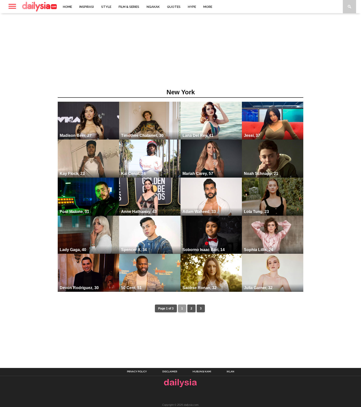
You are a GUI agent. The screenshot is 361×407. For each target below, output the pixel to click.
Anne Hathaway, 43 (139, 212)
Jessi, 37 (252, 135)
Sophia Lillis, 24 (258, 250)
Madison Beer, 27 (76, 135)
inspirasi (86, 7)
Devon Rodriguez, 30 (79, 288)
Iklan (230, 371)
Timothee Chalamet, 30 (142, 135)
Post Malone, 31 (74, 212)
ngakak (153, 7)
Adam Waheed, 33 (199, 212)
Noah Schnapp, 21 (261, 173)
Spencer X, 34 (134, 250)
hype (192, 7)
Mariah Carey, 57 (197, 173)
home (67, 7)
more (207, 7)
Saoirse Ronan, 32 (199, 288)
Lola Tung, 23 (256, 212)
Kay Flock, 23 (72, 173)
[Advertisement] (180, 52)
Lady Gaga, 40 (73, 250)
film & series (129, 7)
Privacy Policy (137, 371)
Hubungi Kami (202, 371)
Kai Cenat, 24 (133, 173)
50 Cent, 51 (131, 288)
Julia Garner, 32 (258, 288)
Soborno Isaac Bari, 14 (203, 250)
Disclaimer (169, 371)
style (106, 7)
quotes (173, 7)
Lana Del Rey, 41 (197, 135)
